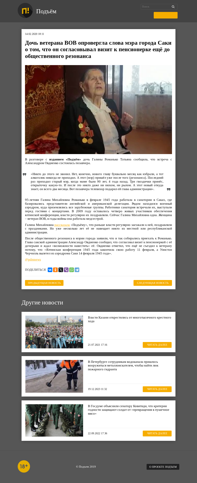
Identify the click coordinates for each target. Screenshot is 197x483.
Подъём (46, 11)
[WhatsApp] (71, 269)
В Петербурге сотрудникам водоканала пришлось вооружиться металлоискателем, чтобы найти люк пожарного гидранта (123, 365)
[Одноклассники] (55, 269)
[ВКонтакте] (50, 269)
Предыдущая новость (44, 283)
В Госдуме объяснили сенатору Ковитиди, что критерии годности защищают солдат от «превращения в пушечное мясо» (128, 409)
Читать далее (157, 344)
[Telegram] (77, 269)
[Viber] (66, 269)
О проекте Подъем (163, 466)
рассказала (62, 225)
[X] (60, 269)
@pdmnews (33, 259)
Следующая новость (153, 283)
